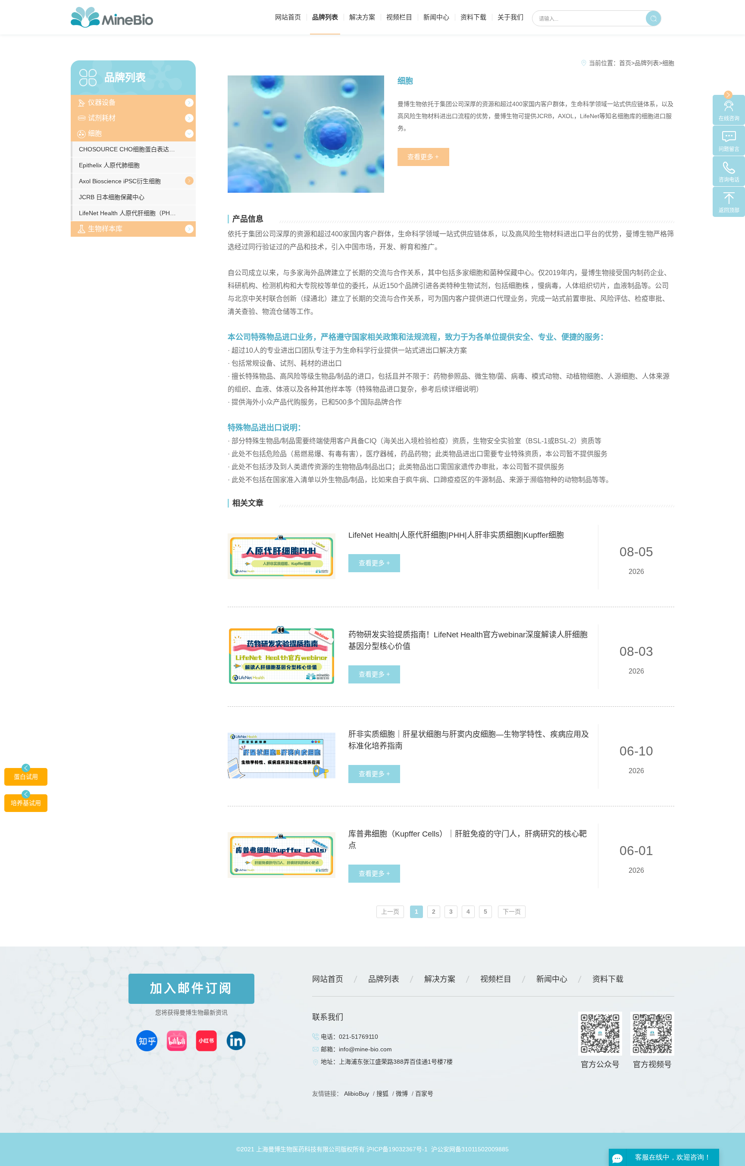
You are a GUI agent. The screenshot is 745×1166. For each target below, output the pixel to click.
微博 (402, 1093)
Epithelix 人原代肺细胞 (109, 165)
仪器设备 (102, 102)
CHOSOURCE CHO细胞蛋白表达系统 (130, 149)
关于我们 (510, 17)
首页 (625, 63)
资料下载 (473, 17)
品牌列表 (325, 17)
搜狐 (382, 1093)
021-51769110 (358, 1036)
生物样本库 (105, 228)
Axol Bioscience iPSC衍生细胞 (120, 181)
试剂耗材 (102, 118)
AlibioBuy (356, 1093)
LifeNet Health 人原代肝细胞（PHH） (129, 213)
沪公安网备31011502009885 (470, 1149)
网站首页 (288, 17)
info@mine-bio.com (365, 1049)
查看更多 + (423, 156)
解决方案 (362, 17)
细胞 (95, 133)
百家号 (424, 1093)
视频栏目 (399, 17)
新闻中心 (436, 17)
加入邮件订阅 (191, 988)
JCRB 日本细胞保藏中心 (111, 197)
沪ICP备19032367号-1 (397, 1149)
